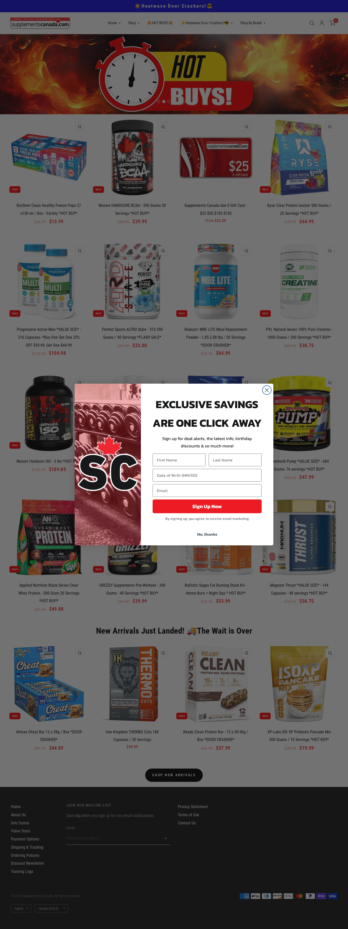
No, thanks (207, 534)
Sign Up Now (207, 506)
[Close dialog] (266, 390)
